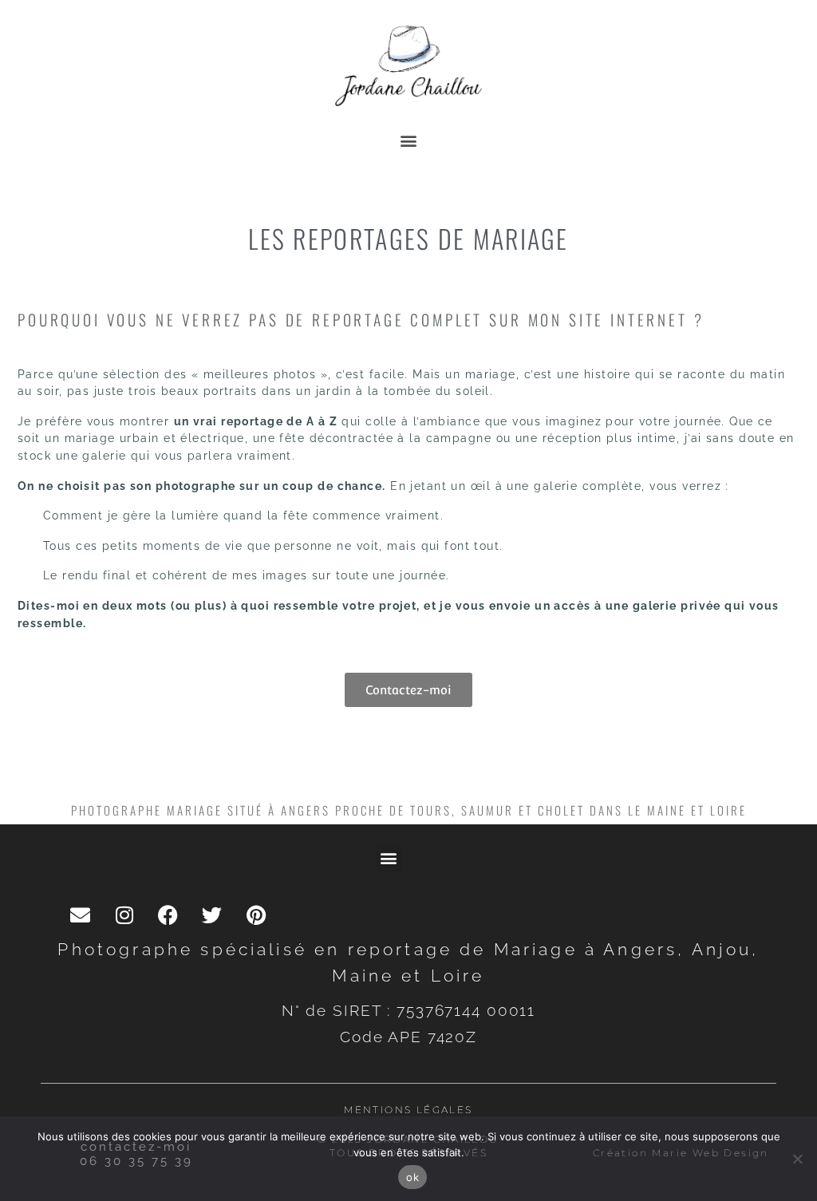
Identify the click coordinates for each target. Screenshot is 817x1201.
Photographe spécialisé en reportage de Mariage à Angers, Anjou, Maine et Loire (408, 962)
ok (412, 1177)
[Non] (797, 1159)
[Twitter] (212, 916)
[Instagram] (124, 916)
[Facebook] (168, 916)
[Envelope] (81, 916)
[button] (409, 140)
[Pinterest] (256, 916)
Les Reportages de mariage (408, 238)
